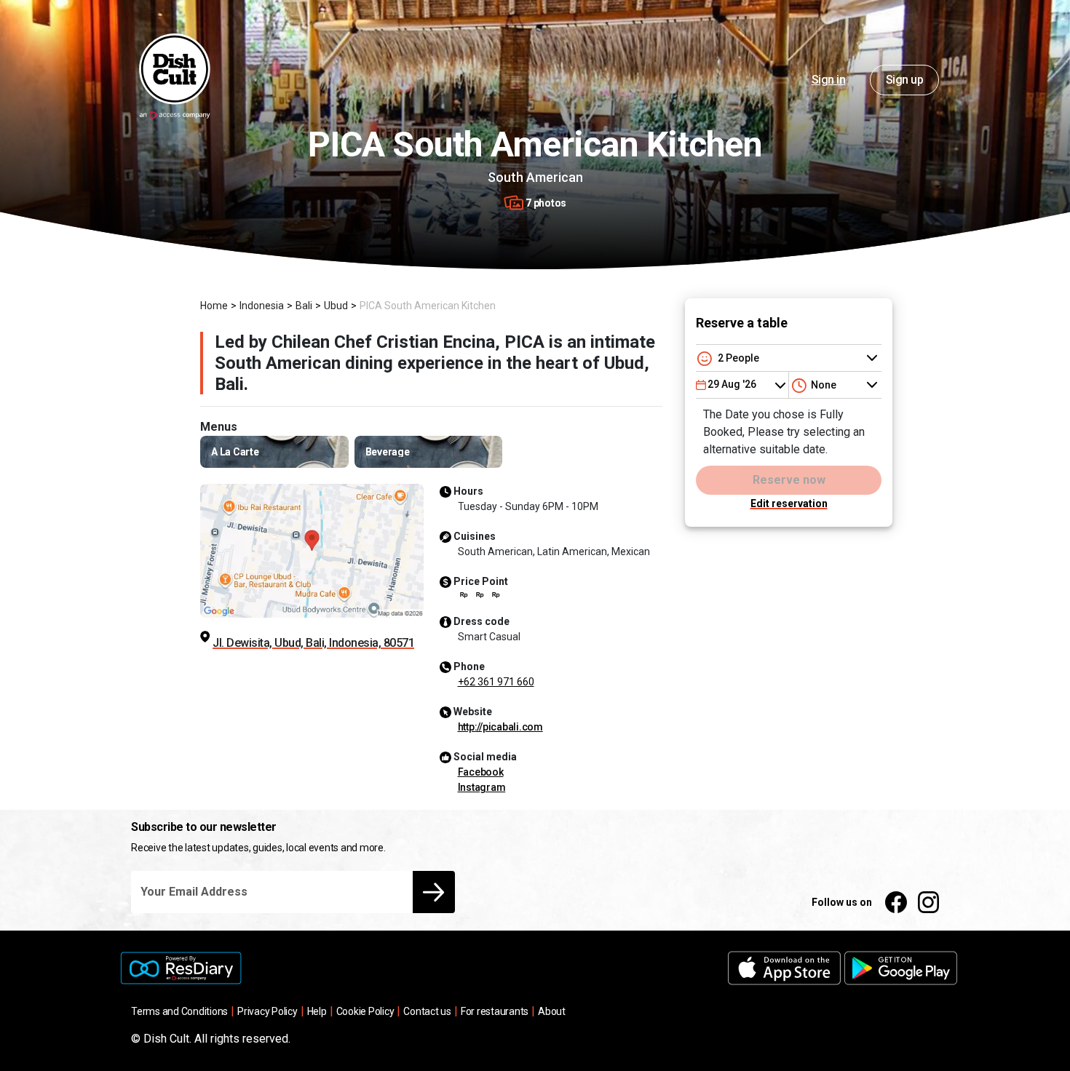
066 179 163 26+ (496, 682)
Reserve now (789, 480)
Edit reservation (789, 503)
